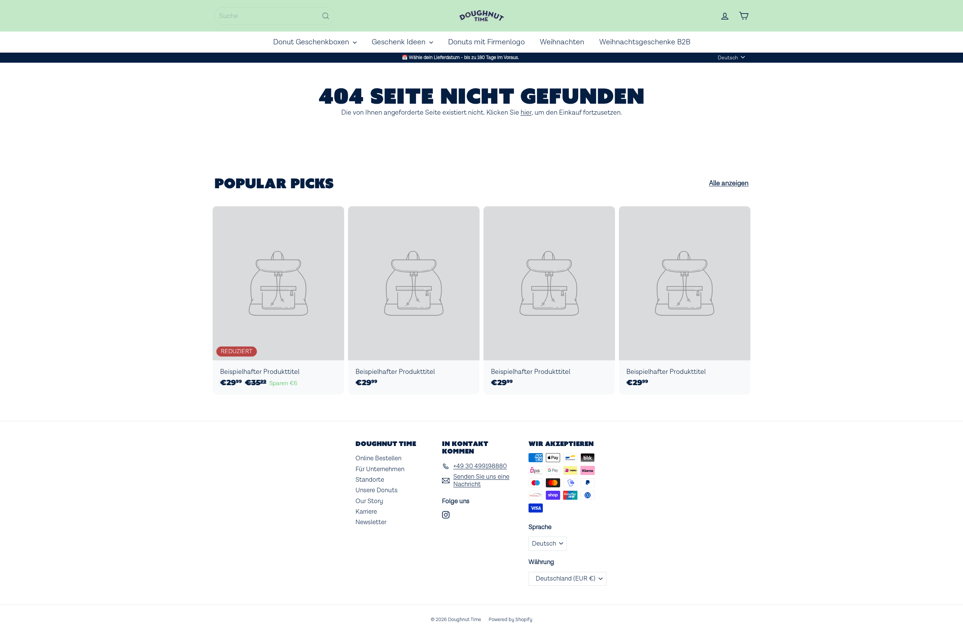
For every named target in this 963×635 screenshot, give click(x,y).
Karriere (366, 512)
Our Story (369, 501)
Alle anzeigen (729, 183)
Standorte (369, 480)
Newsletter (370, 522)
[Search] (326, 16)
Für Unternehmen (379, 469)
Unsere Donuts (376, 490)
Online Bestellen (378, 458)
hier (526, 112)
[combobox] (274, 16)
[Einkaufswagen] (743, 16)
